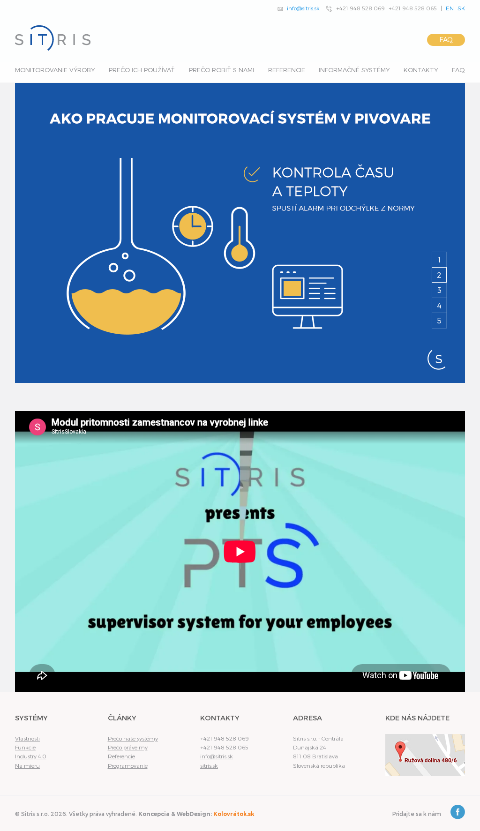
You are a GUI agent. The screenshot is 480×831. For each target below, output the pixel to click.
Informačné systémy (354, 70)
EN (450, 8)
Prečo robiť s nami (221, 70)
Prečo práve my (128, 747)
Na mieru (27, 765)
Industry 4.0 (30, 756)
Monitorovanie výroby (55, 70)
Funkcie (25, 747)
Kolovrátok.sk (233, 813)
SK (461, 8)
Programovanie (128, 765)
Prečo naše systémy (133, 738)
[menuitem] (55, 72)
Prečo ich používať (142, 70)
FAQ (446, 40)
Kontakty (421, 70)
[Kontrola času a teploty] (240, 233)
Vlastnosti (27, 738)
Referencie (286, 70)
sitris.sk (209, 765)
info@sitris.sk (303, 8)
